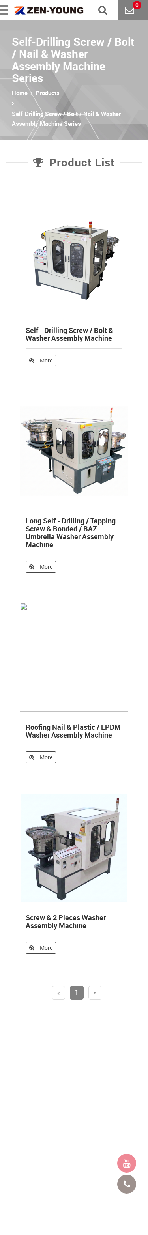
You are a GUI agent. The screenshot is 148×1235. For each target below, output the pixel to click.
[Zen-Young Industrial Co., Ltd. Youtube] (126, 1163)
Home (20, 93)
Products (48, 93)
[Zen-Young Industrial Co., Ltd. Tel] (126, 1184)
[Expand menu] (4, 10)
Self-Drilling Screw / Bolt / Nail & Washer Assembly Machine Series (66, 118)
